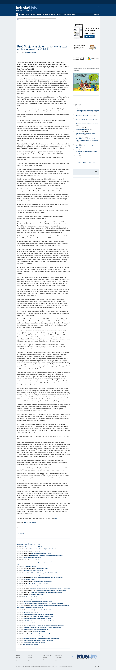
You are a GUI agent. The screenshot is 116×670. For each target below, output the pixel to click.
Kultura (17, 659)
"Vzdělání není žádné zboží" (30, 597)
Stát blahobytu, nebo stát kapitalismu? (43, 581)
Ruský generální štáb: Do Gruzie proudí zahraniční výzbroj (38, 601)
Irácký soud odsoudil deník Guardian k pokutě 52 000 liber (37, 618)
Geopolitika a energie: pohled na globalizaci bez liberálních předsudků (47, 625)
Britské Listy (87, 657)
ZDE (56, 518)
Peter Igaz (26, 594)
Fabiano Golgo (27, 592)
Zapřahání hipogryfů (38, 575)
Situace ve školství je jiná (39, 631)
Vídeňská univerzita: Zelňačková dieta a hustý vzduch (36, 629)
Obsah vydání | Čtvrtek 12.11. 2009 (29, 544)
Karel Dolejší (27, 549)
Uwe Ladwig (26, 573)
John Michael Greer (28, 575)
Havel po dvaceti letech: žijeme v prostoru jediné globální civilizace (46, 555)
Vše (94, 162)
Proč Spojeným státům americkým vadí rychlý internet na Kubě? (51, 590)
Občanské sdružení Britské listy (32, 666)
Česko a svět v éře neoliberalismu (32, 586)
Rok (89, 162)
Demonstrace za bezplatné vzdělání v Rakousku (42, 634)
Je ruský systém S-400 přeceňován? (87, 119)
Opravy (44, 659)
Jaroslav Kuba (27, 636)
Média (29, 659)
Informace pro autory (60, 659)
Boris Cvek (84, 127)
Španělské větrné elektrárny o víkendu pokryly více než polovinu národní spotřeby (43, 603)
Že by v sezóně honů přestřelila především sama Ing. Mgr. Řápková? (46, 577)
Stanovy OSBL (58, 655)
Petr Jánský (26, 623)
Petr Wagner (27, 588)
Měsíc (84, 162)
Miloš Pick (26, 583)
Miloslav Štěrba (27, 553)
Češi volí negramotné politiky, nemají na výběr (87, 124)
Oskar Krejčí (27, 625)
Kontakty (45, 657)
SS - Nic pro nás (37, 551)
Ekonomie (18, 657)
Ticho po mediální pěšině (42, 568)
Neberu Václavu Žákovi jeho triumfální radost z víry (43, 636)
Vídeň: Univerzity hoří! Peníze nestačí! (33, 599)
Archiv (33, 14)
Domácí (30, 655)
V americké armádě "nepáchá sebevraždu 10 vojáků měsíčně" (39, 640)
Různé (29, 660)
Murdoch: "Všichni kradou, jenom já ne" (33, 570)
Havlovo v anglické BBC (32, 557)
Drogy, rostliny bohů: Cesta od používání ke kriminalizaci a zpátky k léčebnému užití (50, 588)
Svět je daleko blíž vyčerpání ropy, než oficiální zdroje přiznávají (39, 621)
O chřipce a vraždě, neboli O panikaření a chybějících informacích (45, 573)
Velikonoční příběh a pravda (84, 129)
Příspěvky (57, 660)
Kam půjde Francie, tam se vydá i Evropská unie (86, 146)
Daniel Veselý (27, 605)
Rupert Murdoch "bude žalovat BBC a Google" (35, 642)
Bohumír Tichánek (28, 551)
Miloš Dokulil (27, 577)
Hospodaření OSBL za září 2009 (30, 644)
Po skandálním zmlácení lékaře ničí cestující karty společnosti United (86, 152)
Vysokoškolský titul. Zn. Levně (31, 612)
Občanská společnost (20, 660)
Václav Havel (27, 555)
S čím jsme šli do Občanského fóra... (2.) (41, 553)
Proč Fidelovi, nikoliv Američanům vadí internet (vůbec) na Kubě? (46, 592)
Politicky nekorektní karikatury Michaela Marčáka (86, 70)
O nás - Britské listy (47, 655)
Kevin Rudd (26, 560)
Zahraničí (18, 655)
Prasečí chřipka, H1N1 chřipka (36, 594)
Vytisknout (22, 533)
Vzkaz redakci (58, 657)
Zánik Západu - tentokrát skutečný (86, 115)
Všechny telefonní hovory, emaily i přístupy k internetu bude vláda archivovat (42, 627)
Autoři (59, 14)
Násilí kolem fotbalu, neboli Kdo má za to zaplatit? (41, 616)
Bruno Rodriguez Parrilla (30, 52)
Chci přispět (89, 37)
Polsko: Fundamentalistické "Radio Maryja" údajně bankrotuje (38, 614)
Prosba (79, 157)
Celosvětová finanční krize (36, 560)
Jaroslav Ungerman (28, 581)
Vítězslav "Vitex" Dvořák (29, 568)
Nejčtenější (77, 105)
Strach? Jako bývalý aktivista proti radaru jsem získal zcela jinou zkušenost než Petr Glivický (87, 140)
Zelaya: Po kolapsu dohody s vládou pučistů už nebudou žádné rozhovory (41, 638)
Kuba (22, 528)
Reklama (45, 660)
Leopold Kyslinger (28, 631)
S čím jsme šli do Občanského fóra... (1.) (41, 610)
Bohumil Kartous (86, 122)
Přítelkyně (32, 623)
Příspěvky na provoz (69, 14)
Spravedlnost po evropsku (30, 566)
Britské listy (28, 8)
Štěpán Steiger (27, 634)
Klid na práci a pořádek (29, 579)
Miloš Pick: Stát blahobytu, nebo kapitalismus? (40, 583)
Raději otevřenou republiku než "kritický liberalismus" (85, 134)
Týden (79, 162)
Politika (30, 657)
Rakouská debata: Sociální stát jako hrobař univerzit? (43, 549)
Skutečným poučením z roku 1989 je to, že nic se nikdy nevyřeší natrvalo (41, 546)
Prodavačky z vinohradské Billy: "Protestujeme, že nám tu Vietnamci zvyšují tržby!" (87, 110)
